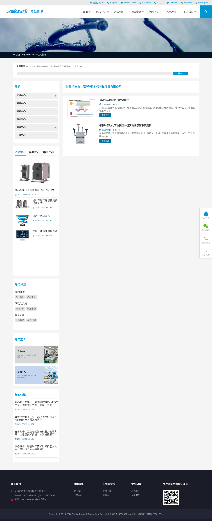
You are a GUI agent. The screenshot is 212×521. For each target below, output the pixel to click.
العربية (160, 2)
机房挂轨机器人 (41, 215)
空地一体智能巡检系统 (45, 231)
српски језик (130, 2)
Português (203, 2)
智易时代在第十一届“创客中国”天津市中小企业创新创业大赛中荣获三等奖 (37, 403)
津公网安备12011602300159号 (148, 514)
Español (188, 2)
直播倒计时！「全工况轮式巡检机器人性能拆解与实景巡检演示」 (36, 418)
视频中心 (34, 152)
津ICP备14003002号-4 (120, 514)
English (113, 2)
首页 (18, 54)
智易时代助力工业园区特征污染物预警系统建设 (125, 125)
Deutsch (173, 2)
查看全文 (105, 115)
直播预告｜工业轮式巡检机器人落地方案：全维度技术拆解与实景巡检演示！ (36, 433)
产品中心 (20, 152)
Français (146, 2)
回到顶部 (206, 255)
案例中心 (48, 152)
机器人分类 (98, 2)
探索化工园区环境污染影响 (114, 99)
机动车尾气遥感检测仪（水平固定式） (36, 190)
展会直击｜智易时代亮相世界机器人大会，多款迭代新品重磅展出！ (36, 448)
